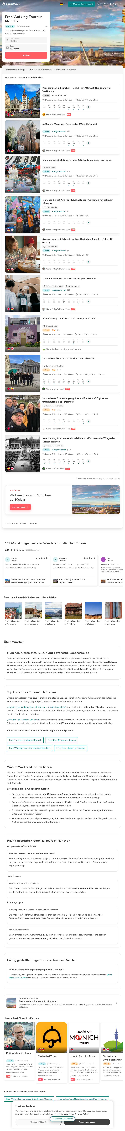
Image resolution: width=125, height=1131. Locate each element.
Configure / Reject (38, 1122)
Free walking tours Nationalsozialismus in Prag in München (82, 1099)
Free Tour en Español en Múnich (25, 740)
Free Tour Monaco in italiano (62, 740)
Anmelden (104, 4)
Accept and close (87, 1122)
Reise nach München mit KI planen (38, 1001)
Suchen (26, 55)
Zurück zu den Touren (64, 1119)
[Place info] (46, 26)
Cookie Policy (82, 1114)
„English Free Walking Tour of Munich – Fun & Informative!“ (36, 707)
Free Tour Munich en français (70, 748)
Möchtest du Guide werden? (81, 4)
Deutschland (21, 523)
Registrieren (117, 4)
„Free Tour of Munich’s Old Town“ (23, 719)
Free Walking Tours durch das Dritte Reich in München (29, 1099)
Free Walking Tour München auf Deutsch (29, 748)
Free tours (9, 523)
